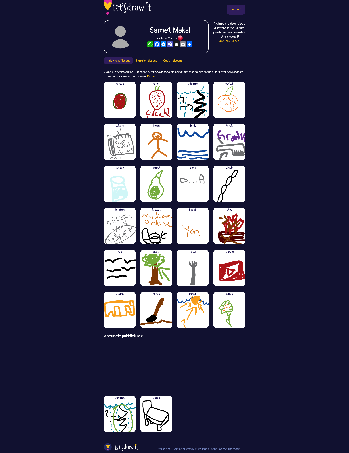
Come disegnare (229, 449)
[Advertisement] (174, 365)
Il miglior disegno (146, 61)
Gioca (151, 76)
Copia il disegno (173, 61)
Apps (214, 449)
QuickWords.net (228, 41)
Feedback (202, 449)
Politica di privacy (183, 449)
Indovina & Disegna (118, 61)
